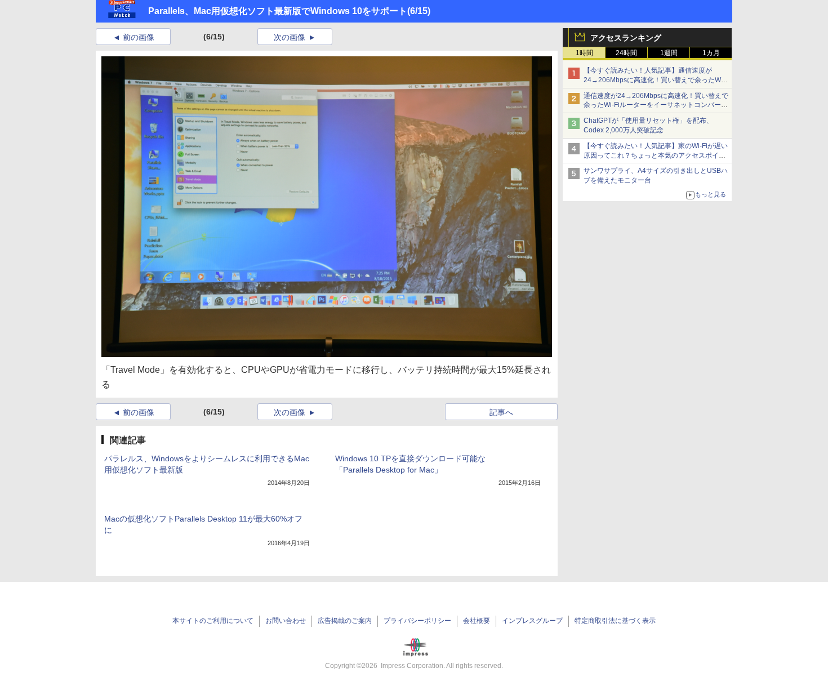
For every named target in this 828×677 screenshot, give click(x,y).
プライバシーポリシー (417, 621)
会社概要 (476, 621)
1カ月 (711, 53)
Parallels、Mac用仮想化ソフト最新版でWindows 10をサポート (277, 11)
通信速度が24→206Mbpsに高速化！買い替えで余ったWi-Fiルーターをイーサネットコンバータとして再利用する (656, 105)
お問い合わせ (285, 621)
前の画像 (138, 37)
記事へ (501, 412)
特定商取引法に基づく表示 (615, 621)
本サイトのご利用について (212, 621)
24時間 (626, 53)
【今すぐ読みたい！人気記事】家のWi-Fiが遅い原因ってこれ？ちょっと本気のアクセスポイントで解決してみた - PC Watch (656, 155)
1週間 (669, 53)
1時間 (584, 53)
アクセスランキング (625, 37)
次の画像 (289, 37)
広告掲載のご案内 (345, 621)
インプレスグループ (532, 621)
